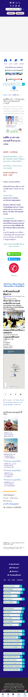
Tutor (9, 95)
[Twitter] (19, 6)
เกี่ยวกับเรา (15, 571)
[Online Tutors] (21, 60)
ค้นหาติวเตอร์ (14, 564)
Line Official (18, 687)
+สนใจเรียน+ (11, 13)
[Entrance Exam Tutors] (16, 60)
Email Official (11, 687)
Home (5, 95)
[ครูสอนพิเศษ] (14, 75)
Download (20, 580)
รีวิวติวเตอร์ (15, 568)
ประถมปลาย (9, 402)
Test (9, 580)
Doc (5, 580)
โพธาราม (16, 402)
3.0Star (17, 400)
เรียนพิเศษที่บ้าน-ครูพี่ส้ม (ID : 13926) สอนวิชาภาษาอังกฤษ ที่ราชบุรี (14, 689)
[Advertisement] (14, 34)
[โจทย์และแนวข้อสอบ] (25, 691)
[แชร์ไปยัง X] (10, 394)
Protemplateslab (14, 686)
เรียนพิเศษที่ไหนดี (15, 575)
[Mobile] (19, 3)
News (13, 580)
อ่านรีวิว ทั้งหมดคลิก (11, 504)
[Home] (10, 3)
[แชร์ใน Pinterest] (15, 394)
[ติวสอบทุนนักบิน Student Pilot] (14, 81)
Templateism (7, 686)
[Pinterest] (16, 6)
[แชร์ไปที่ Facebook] (5, 394)
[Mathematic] (11, 60)
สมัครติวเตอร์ (20, 13)
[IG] (13, 6)
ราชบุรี (15, 404)
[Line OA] (16, 3)
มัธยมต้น (10, 404)
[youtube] (13, 3)
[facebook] (10, 6)
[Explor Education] (5, 60)
